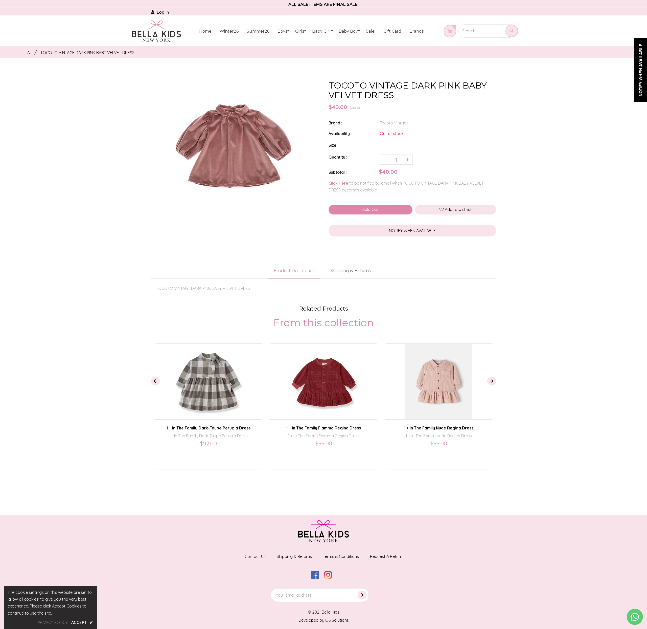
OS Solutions (337, 620)
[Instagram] (330, 577)
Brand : (335, 122)
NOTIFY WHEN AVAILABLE (412, 230)
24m (202, 376)
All (29, 52)
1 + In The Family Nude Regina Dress (438, 427)
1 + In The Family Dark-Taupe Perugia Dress (208, 427)
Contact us (255, 556)
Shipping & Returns (351, 270)
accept (82, 622)
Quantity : (338, 157)
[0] (448, 31)
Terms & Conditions (341, 556)
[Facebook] (317, 577)
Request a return (386, 556)
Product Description (294, 270)
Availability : (340, 133)
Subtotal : (338, 172)
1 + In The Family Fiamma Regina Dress (323, 427)
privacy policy (53, 622)
